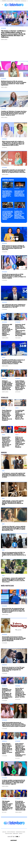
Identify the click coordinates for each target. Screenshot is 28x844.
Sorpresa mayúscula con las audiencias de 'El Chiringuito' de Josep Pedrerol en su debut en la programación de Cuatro (7, 693)
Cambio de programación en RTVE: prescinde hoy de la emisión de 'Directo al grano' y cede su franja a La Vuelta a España (14, 276)
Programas (4, 378)
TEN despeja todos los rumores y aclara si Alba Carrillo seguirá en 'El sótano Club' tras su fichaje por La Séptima (7, 805)
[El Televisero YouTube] (17, 836)
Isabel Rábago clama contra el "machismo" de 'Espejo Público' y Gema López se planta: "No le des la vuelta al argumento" (20, 385)
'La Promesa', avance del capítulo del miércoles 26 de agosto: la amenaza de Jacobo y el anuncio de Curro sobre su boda (13, 475)
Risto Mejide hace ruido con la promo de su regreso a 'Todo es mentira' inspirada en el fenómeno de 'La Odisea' (7, 194)
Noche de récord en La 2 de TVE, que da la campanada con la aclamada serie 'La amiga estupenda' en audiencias (13, 669)
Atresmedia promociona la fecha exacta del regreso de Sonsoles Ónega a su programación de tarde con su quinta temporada (14, 638)
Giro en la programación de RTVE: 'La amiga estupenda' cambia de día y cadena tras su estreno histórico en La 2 (14, 554)
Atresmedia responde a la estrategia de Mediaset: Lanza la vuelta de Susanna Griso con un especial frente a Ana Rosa (13, 171)
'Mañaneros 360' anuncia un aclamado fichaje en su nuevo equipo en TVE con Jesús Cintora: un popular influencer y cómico (7, 330)
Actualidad (3, 28)
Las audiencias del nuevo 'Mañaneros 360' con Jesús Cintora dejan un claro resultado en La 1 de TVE (13, 306)
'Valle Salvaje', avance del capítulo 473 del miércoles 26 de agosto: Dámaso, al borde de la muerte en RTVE (13, 502)
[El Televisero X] (13, 836)
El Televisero (4, 251)
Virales (16, 208)
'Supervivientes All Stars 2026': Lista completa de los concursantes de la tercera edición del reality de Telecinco (19, 193)
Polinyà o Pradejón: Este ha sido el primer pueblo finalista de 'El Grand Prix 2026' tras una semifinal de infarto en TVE (7, 385)
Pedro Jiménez (18, 337)
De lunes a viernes (10, 0)
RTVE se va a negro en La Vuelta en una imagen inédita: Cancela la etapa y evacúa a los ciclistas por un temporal (20, 442)
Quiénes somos (15, 833)
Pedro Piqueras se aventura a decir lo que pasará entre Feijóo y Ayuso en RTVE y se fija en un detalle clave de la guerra (7, 415)
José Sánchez (4, 147)
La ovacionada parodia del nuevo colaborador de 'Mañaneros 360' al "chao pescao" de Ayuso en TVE (20, 414)
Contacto (20, 833)
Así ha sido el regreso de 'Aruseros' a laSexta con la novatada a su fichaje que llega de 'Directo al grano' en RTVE (20, 693)
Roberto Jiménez (4, 39)
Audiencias (4, 302)
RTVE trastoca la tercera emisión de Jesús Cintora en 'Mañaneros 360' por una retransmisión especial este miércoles (13, 247)
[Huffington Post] (13, 840)
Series (3, 470)
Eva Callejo (17, 758)
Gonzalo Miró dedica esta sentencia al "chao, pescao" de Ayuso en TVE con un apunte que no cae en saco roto (6, 442)
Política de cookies (8, 833)
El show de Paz (17, 0)
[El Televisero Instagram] (15, 836)
